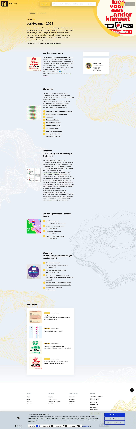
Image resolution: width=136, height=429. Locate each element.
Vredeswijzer (49, 117)
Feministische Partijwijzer (53, 125)
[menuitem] (45, 4)
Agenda (55, 4)
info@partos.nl (94, 404)
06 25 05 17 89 (96, 69)
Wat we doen (44, 4)
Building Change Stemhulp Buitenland (56, 114)
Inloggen (50, 396)
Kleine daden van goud (52, 272)
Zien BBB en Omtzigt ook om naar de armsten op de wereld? (59, 279)
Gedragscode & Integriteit (54, 401)
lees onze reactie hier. (54, 43)
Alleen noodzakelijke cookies (114, 422)
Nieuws (61, 4)
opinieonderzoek (60, 174)
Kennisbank (68, 4)
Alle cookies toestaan (114, 414)
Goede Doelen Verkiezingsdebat (55, 226)
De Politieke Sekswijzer (52, 128)
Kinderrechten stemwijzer (53, 122)
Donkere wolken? (51, 290)
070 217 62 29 (93, 402)
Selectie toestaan (114, 418)
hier (50, 200)
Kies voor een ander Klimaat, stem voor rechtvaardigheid (57, 266)
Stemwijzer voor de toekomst (54, 131)
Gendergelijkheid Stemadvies (54, 134)
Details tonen (85, 426)
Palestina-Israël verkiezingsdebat (55, 236)
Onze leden (72, 399)
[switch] (51, 426)
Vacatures (75, 4)
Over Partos (90, 4)
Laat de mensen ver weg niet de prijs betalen (58, 285)
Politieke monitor (52, 399)
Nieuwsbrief (29, 404)
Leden (81, 4)
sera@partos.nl (97, 70)
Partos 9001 (51, 404)
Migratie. (65, 184)
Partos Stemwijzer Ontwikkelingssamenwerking (59, 111)
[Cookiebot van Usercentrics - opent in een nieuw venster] (19, 426)
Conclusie (61, 190)
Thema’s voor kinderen (52, 120)
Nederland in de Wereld (52, 221)
